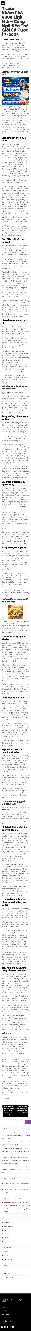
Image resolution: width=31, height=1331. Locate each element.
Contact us (6, 1321)
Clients (5, 1317)
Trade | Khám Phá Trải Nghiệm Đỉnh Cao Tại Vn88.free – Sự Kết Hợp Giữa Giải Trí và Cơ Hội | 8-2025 (16, 1169)
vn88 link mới (15, 111)
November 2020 (8, 1222)
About (4, 1310)
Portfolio (6, 1251)
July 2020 (6, 1233)
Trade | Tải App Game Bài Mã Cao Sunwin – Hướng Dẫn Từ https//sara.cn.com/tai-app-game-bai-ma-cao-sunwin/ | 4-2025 (15, 1160)
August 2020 (7, 1230)
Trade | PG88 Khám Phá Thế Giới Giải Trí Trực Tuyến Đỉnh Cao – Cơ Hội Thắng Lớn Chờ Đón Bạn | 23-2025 (16, 1151)
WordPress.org (8, 1281)
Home (4, 1307)
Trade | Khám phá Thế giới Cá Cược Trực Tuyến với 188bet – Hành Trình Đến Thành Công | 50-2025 (9, 1111)
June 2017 (6, 1241)
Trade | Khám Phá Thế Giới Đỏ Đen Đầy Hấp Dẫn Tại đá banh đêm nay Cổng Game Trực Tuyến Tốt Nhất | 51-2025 (22, 1111)
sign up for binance (9, 1183)
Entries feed (7, 1273)
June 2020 (7, 1237)
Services (5, 1314)
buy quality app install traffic (11, 1196)
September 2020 (8, 1226)
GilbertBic (6, 1209)
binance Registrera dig (10, 1202)
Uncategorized (8, 1259)
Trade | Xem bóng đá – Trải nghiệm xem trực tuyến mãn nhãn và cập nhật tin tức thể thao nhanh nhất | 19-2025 (16, 1135)
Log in (5, 1270)
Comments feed (8, 1277)
